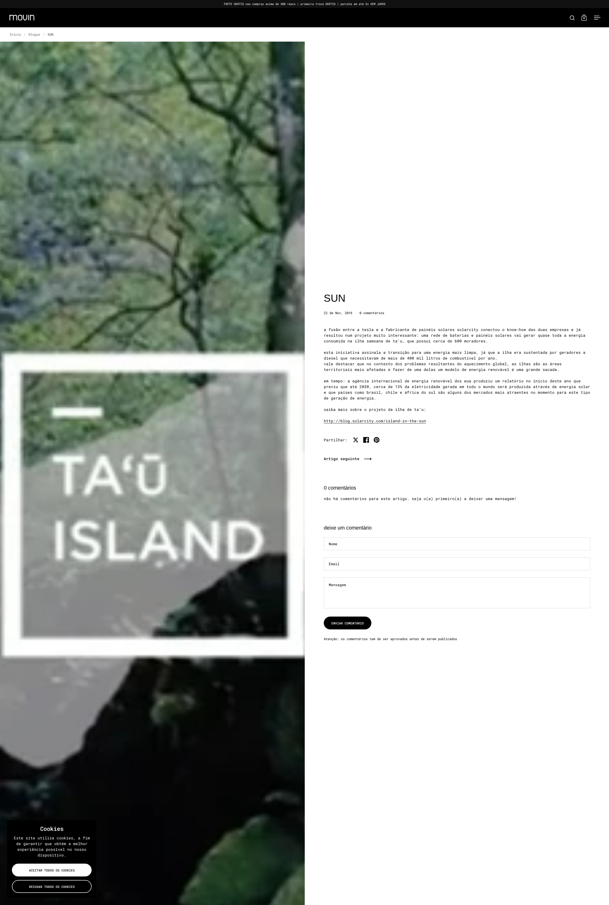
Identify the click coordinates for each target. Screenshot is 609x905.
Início (15, 34)
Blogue (34, 34)
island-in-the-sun (375, 420)
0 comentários (371, 313)
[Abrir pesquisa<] (572, 17)
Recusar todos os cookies (52, 887)
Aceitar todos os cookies (52, 870)
